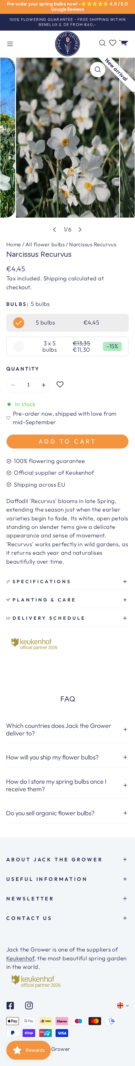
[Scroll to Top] (122, 1042)
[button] (124, 43)
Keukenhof (20, 958)
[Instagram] (28, 1005)
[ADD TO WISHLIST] (60, 385)
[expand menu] (10, 44)
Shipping (55, 278)
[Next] (80, 229)
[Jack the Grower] (67, 44)
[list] (67, 147)
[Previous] (55, 229)
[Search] (102, 43)
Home (13, 244)
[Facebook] (10, 1005)
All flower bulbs (45, 244)
